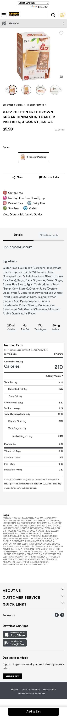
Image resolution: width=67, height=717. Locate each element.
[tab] (18, 236)
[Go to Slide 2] (26, 90)
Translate (42, 7)
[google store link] (15, 645)
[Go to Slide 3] (41, 90)
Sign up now (12, 676)
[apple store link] (15, 637)
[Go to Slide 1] (12, 90)
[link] (49, 177)
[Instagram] (62, 616)
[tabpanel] (33, 366)
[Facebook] (57, 616)
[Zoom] (61, 76)
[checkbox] (61, 33)
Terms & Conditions (30, 690)
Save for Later (51, 177)
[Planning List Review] (62, 16)
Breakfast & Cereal (13, 105)
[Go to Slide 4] (55, 90)
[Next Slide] (60, 90)
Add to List (33, 711)
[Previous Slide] (7, 90)
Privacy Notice (49, 690)
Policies (14, 690)
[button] (53, 15)
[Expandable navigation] (3, 14)
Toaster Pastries (35, 105)
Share (20, 177)
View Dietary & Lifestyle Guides (22, 214)
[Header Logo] (13, 15)
